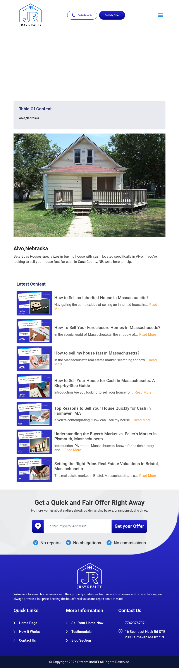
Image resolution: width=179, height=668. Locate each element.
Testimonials (81, 632)
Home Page (28, 623)
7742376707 (85, 15)
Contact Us (27, 640)
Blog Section (81, 640)
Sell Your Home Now (87, 623)
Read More (147, 334)
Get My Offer (112, 15)
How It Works (29, 632)
